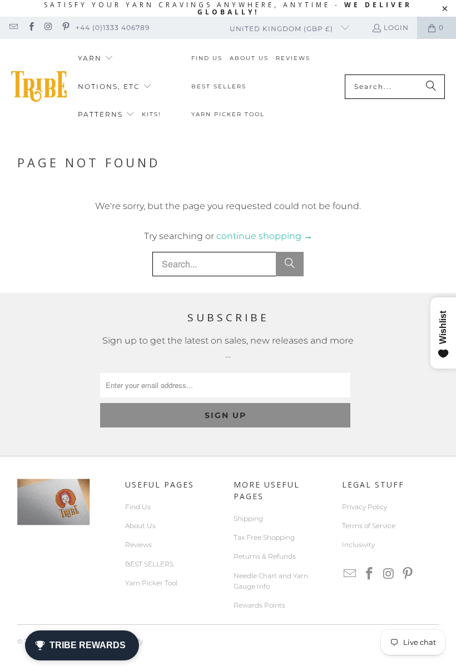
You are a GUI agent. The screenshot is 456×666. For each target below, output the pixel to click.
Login (396, 27)
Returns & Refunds (265, 556)
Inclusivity (358, 544)
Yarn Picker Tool (151, 583)
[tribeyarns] (39, 86)
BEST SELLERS (149, 564)
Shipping (248, 518)
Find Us (138, 507)
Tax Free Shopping (264, 537)
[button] (95, 58)
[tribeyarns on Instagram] (48, 27)
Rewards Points (259, 605)
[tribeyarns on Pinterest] (65, 27)
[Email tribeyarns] (13, 27)
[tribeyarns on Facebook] (30, 27)
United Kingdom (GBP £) (282, 28)
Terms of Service (368, 525)
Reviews (138, 544)
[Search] (431, 86)
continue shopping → (264, 236)
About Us (140, 525)
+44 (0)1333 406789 (113, 27)
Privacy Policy (364, 507)
